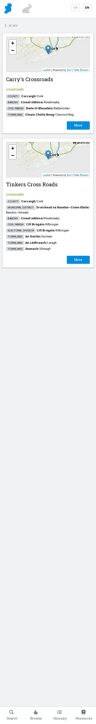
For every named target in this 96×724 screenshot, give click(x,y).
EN (87, 7)
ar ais (12, 25)
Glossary (60, 718)
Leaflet (47, 70)
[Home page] (8, 9)
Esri (69, 70)
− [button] (12, 50)
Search (12, 718)
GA (75, 7)
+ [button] (12, 43)
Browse (36, 718)
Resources (84, 718)
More (78, 125)
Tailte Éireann (81, 70)
